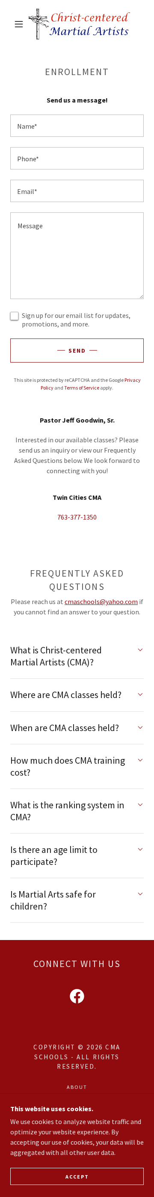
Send (77, 350)
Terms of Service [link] (81, 387)
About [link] (77, 1087)
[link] (78, 24)
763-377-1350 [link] (77, 517)
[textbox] (77, 126)
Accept (77, 1176)
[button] (18, 24)
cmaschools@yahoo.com (101, 601)
